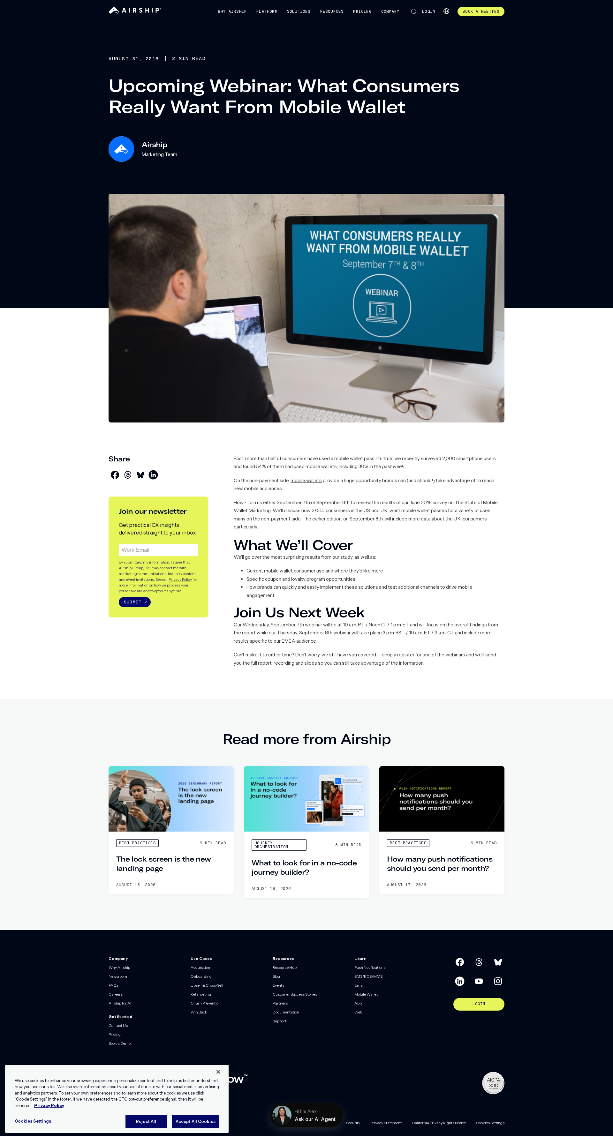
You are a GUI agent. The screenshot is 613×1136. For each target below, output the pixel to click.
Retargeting (201, 994)
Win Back (199, 1012)
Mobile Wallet (366, 994)
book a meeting (481, 11)
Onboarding (201, 976)
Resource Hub (285, 967)
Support (279, 1021)
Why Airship (232, 11)
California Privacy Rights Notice (439, 1122)
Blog (276, 976)
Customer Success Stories (295, 994)
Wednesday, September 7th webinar (282, 625)
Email (359, 985)
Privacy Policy (180, 579)
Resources (332, 11)
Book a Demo (120, 1043)
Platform (266, 11)
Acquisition (200, 967)
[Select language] (446, 11)
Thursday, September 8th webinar (314, 633)
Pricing (362, 11)
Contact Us (118, 1025)
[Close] (218, 1072)
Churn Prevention (206, 1003)
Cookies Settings (490, 1122)
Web (358, 1012)
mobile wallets (306, 480)
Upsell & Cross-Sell (207, 985)
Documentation (286, 1012)
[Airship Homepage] (135, 12)
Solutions (299, 11)
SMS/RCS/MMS (368, 976)
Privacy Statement (386, 1122)
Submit (132, 602)
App (358, 1003)
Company (390, 11)
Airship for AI (120, 1003)
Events (278, 985)
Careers (116, 994)
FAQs (113, 985)
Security (353, 1122)
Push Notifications (369, 967)
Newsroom (118, 976)
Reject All (146, 1121)
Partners (280, 1003)
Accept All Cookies (196, 1121)
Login (428, 11)
